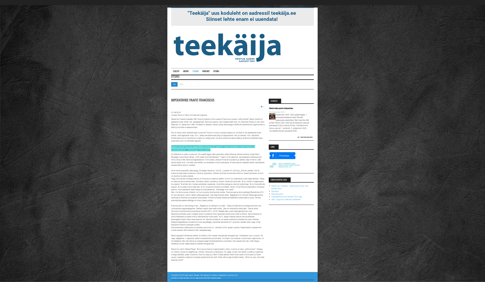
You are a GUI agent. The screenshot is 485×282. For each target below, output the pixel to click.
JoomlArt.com (233, 275)
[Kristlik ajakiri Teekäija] (227, 47)
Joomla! (174, 278)
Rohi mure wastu (275, 108)
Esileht (176, 71)
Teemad (195, 71)
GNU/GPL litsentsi (209, 278)
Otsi (174, 84)
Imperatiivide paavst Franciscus (192, 100)
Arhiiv (186, 71)
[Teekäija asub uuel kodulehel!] (242, 16)
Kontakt (206, 71)
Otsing (216, 71)
